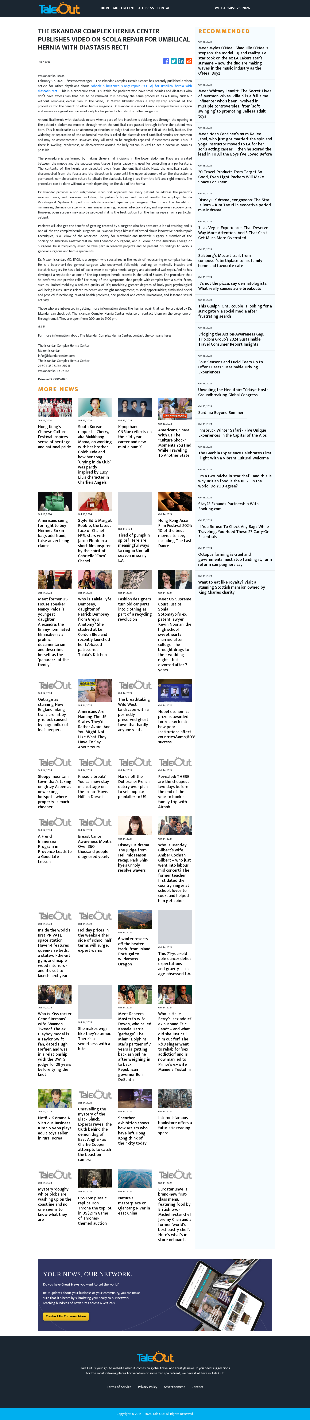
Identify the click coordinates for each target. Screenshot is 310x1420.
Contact (197, 1387)
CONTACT (164, 8)
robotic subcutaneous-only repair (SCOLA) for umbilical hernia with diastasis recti (115, 88)
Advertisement (174, 1387)
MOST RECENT (124, 8)
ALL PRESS (146, 8)
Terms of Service (119, 1387)
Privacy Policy (147, 1387)
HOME (105, 8)
